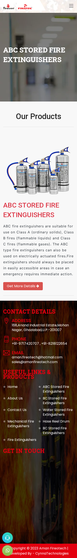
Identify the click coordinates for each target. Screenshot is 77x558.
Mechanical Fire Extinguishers (20, 423)
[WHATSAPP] (7, 550)
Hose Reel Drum (56, 421)
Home (12, 386)
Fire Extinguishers (21, 439)
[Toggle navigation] (71, 6)
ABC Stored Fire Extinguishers (56, 389)
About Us (15, 398)
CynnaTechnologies (52, 553)
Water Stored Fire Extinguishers (58, 412)
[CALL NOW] (7, 537)
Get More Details (21, 286)
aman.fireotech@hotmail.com (37, 357)
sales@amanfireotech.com (35, 361)
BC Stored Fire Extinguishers (55, 400)
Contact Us (17, 409)
